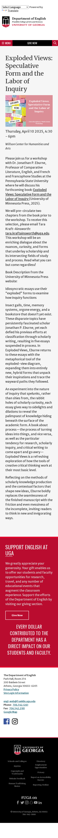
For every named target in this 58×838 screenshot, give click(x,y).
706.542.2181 (17, 708)
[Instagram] (27, 802)
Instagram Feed (15, 721)
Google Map (10, 711)
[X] (22, 802)
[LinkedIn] (40, 802)
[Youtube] (35, 802)
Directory (41, 761)
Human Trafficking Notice (17, 784)
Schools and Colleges (17, 761)
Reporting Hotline (41, 785)
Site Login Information (16, 693)
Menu (8, 43)
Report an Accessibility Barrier (41, 778)
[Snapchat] (31, 802)
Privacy (40, 772)
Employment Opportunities (41, 766)
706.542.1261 (20, 704)
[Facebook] (18, 802)
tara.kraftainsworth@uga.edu (27, 233)
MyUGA (17, 766)
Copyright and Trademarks (17, 772)
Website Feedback (17, 778)
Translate (13, 10)
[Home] (29, 25)
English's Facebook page (7, 721)
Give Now (32, 43)
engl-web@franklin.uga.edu (19, 701)
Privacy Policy (11, 689)
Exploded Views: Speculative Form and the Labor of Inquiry (28, 194)
